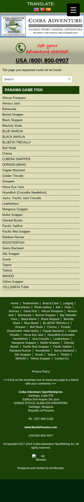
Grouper (20, 327)
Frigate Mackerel (13, 170)
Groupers (8, 181)
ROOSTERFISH (13, 242)
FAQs (68, 307)
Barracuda (9, 109)
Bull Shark (9, 148)
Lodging (68, 303)
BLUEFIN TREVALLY (16, 142)
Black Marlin (29, 319)
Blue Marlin (31, 323)
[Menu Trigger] (73, 9)
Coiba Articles (21, 307)
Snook (6, 259)
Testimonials (30, 303)
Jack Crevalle (40, 338)
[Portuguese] (42, 9)
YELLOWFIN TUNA (15, 287)
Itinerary (14, 311)
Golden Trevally (13, 176)
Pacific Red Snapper (16, 231)
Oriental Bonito (12, 220)
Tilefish (7, 270)
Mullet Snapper (12, 215)
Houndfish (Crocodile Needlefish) (24, 192)
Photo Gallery (43, 307)
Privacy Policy (41, 371)
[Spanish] (48, 9)
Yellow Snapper (12, 281)
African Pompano (14, 98)
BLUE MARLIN (12, 131)
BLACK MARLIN (13, 137)
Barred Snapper (12, 114)
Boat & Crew (51, 303)
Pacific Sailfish (12, 226)
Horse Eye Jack (13, 187)
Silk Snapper (11, 254)
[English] (36, 9)
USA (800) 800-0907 (42, 61)
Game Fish (30, 311)
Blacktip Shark (12, 125)
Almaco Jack (11, 103)
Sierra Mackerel (13, 248)
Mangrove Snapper (15, 209)
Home (14, 303)
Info (58, 307)
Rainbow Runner (13, 237)
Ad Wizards (56, 468)
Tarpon (6, 265)
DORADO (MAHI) (14, 164)
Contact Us (62, 358)
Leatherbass (10, 203)
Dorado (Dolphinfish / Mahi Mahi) (39, 329)
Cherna (7, 153)
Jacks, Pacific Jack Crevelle (21, 198)
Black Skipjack (12, 120)
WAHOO (8, 276)
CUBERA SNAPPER (16, 159)
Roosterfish (42, 350)
